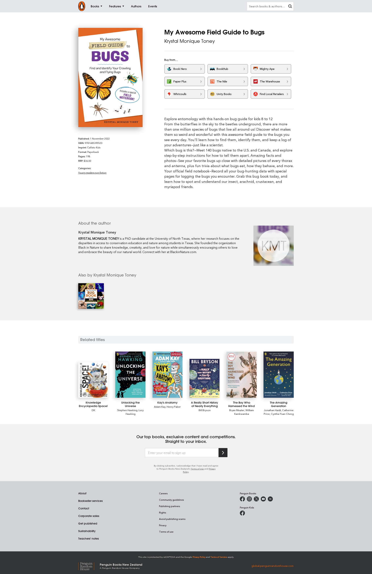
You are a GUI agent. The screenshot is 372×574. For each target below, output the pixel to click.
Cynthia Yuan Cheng (282, 414)
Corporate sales (88, 516)
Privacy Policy (199, 557)
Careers (163, 493)
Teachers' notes (88, 538)
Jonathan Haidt (272, 410)
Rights (162, 512)
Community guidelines (171, 499)
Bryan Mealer (236, 410)
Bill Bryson (205, 410)
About (82, 493)
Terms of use (166, 531)
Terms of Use (197, 468)
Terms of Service (218, 557)
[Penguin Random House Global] (89, 566)
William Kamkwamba (244, 412)
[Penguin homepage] (81, 6)
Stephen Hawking (127, 410)
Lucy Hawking (135, 412)
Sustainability (87, 531)
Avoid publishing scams (172, 519)
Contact (83, 508)
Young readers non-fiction (92, 172)
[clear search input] (290, 6)
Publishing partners (169, 506)
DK (93, 410)
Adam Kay (159, 406)
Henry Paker (174, 406)
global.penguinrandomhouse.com (272, 566)
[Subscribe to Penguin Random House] (223, 452)
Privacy (162, 525)
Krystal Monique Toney (189, 41)
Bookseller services (90, 501)
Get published (87, 523)
